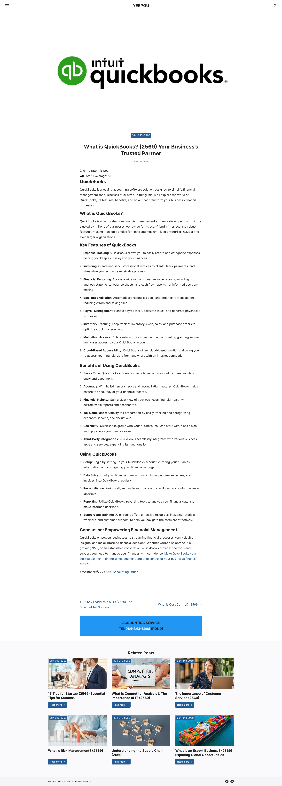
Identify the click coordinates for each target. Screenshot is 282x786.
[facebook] (227, 781)
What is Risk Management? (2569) (75, 751)
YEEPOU (141, 5)
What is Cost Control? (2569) (178, 604)
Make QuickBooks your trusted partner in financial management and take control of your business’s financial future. (138, 559)
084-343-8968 (141, 135)
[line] (232, 781)
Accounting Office (125, 572)
